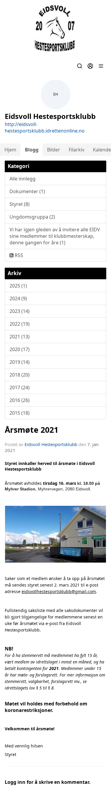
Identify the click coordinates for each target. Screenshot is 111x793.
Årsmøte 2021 (31, 429)
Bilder (53, 149)
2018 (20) (19, 375)
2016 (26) (19, 400)
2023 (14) (19, 311)
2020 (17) (19, 349)
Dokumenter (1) (27, 191)
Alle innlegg (22, 178)
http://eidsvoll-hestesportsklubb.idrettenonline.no (45, 127)
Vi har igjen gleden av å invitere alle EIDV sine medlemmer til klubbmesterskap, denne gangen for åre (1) (54, 236)
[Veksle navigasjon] (101, 66)
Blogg (31, 149)
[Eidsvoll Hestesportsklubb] (55, 28)
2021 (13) (19, 336)
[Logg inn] (90, 66)
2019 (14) (19, 362)
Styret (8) (19, 204)
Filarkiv (76, 149)
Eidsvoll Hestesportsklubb (51, 444)
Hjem (10, 149)
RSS (18, 255)
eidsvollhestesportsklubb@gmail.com (59, 591)
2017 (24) (19, 387)
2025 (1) (18, 285)
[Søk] (79, 66)
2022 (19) (19, 324)
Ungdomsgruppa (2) (32, 217)
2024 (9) (18, 298)
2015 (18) (19, 413)
